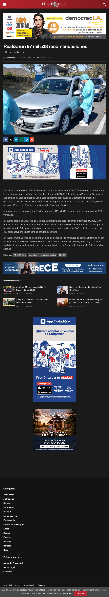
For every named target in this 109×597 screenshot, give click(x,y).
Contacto (7, 571)
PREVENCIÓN (20, 255)
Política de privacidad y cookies (57, 593)
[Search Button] (104, 4)
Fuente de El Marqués (14, 524)
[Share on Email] (32, 139)
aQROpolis (8, 498)
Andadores (8, 494)
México (6, 532)
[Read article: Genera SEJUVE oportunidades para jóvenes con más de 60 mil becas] (62, 302)
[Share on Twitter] (11, 139)
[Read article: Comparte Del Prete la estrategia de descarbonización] (9, 302)
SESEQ (62, 255)
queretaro (33, 255)
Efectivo (7, 511)
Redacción (11, 57)
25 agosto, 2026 (25, 293)
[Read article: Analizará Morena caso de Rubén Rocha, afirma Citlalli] (9, 290)
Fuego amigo (9, 520)
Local (49, 57)
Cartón (6, 503)
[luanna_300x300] (54, 429)
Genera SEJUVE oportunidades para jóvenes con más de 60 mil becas (85, 301)
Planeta (7, 537)
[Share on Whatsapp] (21, 139)
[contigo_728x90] (54, 267)
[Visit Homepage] (54, 4)
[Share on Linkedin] (16, 139)
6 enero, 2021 (26, 57)
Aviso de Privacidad (13, 563)
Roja (5, 549)
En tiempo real (10, 515)
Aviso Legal (9, 567)
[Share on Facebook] (5, 139)
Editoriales (8, 507)
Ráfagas (7, 545)
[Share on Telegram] (26, 139)
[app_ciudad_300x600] (54, 359)
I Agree (80, 593)
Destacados (40, 57)
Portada (7, 541)
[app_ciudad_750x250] (54, 162)
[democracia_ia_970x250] (54, 25)
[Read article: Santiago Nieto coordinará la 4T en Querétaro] (62, 290)
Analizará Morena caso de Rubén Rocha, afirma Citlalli (31, 288)
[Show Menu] (4, 4)
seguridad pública (48, 255)
